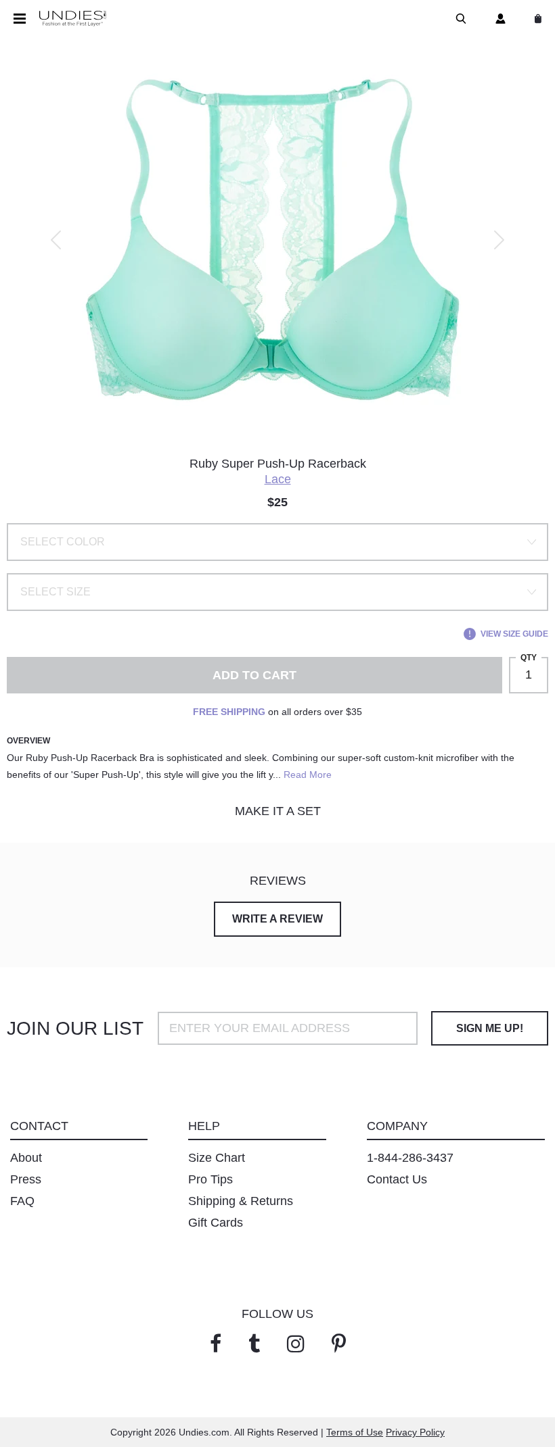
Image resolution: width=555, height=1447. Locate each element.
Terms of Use (354, 1432)
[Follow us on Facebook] (215, 1344)
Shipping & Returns (240, 1201)
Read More (308, 774)
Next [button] (499, 239)
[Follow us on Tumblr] (254, 1344)
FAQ (22, 1201)
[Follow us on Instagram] (295, 1344)
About (26, 1158)
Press (25, 1179)
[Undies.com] (72, 19)
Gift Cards (215, 1223)
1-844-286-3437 (410, 1158)
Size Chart (216, 1158)
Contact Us (397, 1179)
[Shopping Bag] (535, 18)
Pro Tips (210, 1179)
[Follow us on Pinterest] (338, 1344)
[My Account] (498, 18)
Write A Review (277, 919)
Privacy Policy (415, 1432)
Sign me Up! (489, 1028)
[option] (277, 240)
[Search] (458, 18)
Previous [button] (56, 239)
